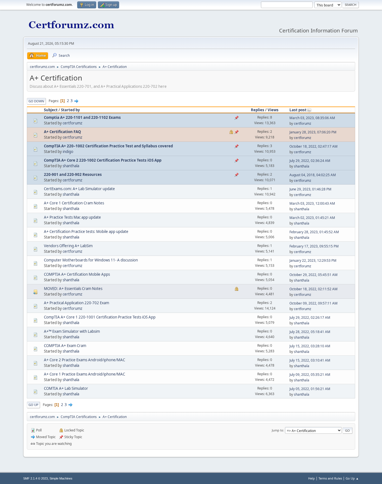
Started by (70, 109)
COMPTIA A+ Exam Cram (65, 345)
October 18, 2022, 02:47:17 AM (313, 146)
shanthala (71, 165)
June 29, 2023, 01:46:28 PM (310, 189)
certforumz (72, 123)
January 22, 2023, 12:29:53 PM (312, 260)
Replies (257, 109)
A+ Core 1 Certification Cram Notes (74, 203)
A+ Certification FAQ (62, 131)
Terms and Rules (330, 478)
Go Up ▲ (352, 478)
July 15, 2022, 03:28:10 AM (309, 346)
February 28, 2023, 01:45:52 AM (314, 232)
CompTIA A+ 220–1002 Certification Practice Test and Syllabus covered (108, 145)
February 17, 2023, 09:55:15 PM (314, 246)
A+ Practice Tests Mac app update (72, 217)
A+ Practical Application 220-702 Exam (76, 302)
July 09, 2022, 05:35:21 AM (309, 374)
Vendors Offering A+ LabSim (68, 245)
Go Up (33, 405)
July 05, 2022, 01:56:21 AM (309, 388)
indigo (68, 151)
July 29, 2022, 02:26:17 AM (309, 317)
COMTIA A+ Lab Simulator (66, 388)
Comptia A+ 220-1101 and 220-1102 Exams (82, 117)
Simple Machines (60, 478)
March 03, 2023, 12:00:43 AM (312, 203)
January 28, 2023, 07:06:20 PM (312, 132)
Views (273, 109)
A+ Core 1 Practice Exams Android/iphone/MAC (84, 374)
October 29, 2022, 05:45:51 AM (313, 274)
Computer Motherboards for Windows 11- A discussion (91, 260)
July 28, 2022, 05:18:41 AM (309, 331)
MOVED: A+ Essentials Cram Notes (73, 288)
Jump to (277, 430)
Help (311, 478)
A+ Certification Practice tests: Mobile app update (86, 231)
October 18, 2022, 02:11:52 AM (313, 289)
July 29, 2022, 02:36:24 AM (309, 160)
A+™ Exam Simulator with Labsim (72, 331)
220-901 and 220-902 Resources (73, 174)
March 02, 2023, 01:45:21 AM (312, 217)
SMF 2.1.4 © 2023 (35, 478)
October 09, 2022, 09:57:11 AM (313, 303)
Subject (51, 109)
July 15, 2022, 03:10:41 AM (309, 360)
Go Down (36, 101)
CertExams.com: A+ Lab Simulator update (79, 188)
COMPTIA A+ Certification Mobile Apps (77, 274)
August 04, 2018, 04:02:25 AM (312, 175)
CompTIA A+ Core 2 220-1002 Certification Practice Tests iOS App (102, 160)
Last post (297, 109)
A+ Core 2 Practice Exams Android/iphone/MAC (84, 359)
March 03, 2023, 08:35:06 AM (312, 117)
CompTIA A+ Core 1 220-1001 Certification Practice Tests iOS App (99, 317)
